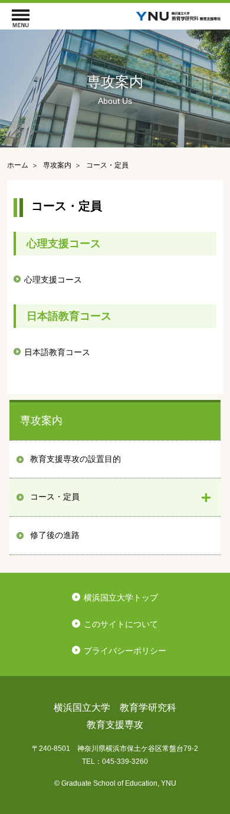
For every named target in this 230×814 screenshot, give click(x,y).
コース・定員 (55, 496)
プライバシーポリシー (125, 650)
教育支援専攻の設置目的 (75, 459)
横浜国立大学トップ (121, 597)
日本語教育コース (57, 352)
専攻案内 (41, 420)
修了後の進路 (55, 535)
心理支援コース (53, 279)
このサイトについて (121, 624)
